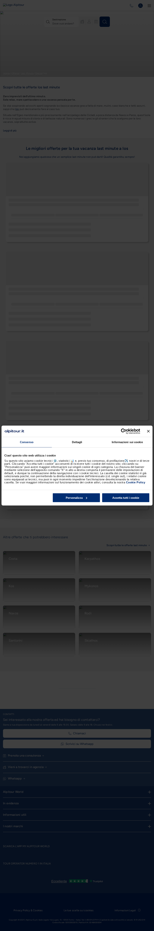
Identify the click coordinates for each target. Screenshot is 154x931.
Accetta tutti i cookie (125, 497)
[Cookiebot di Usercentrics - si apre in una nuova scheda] (123, 431)
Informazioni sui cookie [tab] (127, 442)
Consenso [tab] (26, 442)
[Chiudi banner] (148, 431)
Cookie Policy (135, 482)
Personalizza (74, 497)
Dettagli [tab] (77, 442)
